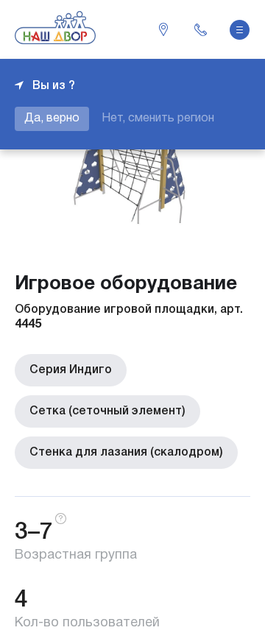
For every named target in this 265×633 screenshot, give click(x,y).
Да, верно (52, 118)
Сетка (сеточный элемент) (107, 411)
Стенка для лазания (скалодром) (126, 453)
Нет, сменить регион (158, 118)
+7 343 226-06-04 (200, 29)
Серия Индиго (70, 370)
